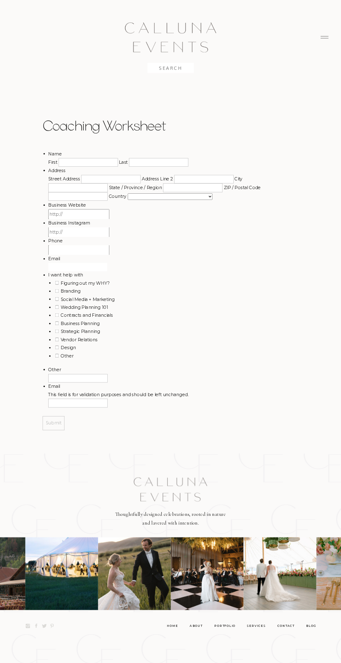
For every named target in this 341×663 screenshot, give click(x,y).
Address (57, 170)
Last (123, 162)
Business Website (67, 204)
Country (117, 196)
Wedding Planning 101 (84, 307)
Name (55, 153)
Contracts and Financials (87, 315)
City (238, 179)
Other (67, 355)
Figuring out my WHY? (85, 283)
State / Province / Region (135, 187)
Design (68, 347)
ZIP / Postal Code (242, 187)
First (52, 162)
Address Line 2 (157, 179)
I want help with (65, 275)
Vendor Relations (79, 339)
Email (54, 258)
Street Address (64, 179)
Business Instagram (69, 222)
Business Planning (80, 323)
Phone (55, 241)
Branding (70, 290)
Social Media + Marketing (88, 299)
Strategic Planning (80, 331)
